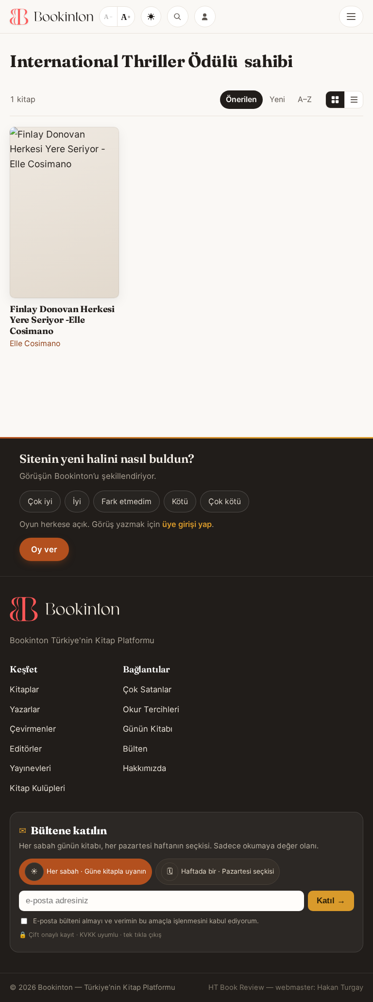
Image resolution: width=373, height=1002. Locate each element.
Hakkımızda (144, 768)
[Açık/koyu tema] (151, 16)
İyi (77, 501)
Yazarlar (25, 709)
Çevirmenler (33, 729)
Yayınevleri (30, 768)
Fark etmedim (127, 501)
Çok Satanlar (147, 689)
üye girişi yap (187, 524)
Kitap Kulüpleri (37, 788)
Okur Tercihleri (151, 709)
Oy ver (44, 549)
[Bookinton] (51, 17)
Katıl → (331, 900)
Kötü (180, 501)
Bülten (135, 749)
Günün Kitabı (147, 729)
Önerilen (241, 99)
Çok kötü (224, 501)
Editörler (26, 749)
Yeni (277, 99)
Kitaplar (24, 689)
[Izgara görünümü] (335, 99)
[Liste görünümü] (353, 99)
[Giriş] (205, 16)
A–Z (305, 99)
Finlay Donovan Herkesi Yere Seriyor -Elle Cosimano (62, 319)
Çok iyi (40, 501)
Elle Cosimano (35, 343)
